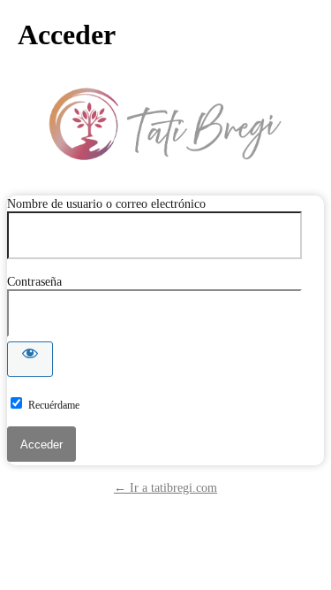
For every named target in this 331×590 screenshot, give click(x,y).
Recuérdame (53, 405)
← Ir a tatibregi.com (165, 487)
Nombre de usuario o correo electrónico (106, 204)
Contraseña (34, 281)
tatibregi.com (166, 124)
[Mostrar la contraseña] (30, 359)
